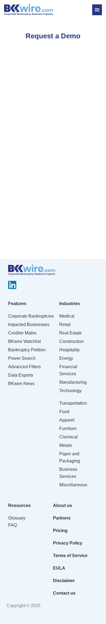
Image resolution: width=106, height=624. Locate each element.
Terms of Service (70, 555)
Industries (69, 303)
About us (62, 505)
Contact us (64, 593)
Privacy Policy (67, 543)
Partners (62, 518)
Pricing (60, 530)
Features (17, 303)
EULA (59, 568)
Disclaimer (64, 580)
